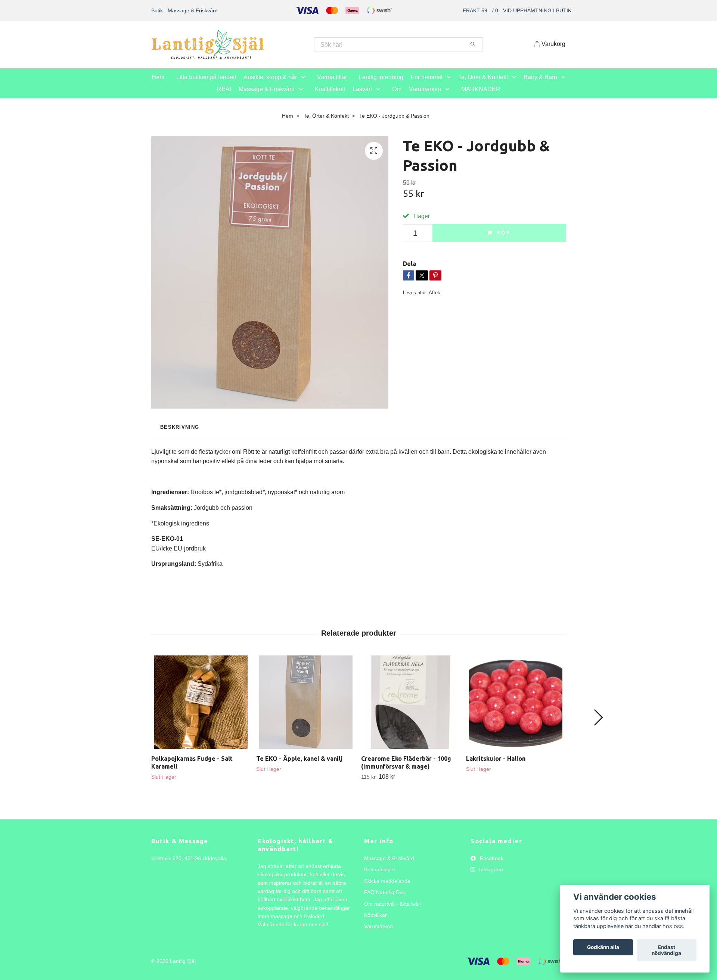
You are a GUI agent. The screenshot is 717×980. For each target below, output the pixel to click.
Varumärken (425, 97)
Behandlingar (379, 878)
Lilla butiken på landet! (206, 85)
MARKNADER (480, 97)
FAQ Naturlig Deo (385, 900)
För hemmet (427, 85)
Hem (158, 85)
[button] (304, 85)
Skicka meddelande (387, 889)
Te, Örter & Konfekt (483, 85)
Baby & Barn (540, 85)
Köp (504, 241)
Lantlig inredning (381, 85)
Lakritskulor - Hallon (495, 766)
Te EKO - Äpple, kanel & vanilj (299, 766)
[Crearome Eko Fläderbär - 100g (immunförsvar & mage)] (410, 710)
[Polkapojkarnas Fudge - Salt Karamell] (201, 710)
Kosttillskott (330, 97)
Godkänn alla (603, 947)
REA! (224, 97)
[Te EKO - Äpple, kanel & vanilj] (306, 710)
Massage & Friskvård (267, 97)
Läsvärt (362, 97)
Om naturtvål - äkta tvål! (392, 912)
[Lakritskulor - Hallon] (515, 710)
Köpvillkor (375, 923)
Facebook (490, 866)
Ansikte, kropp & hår (270, 85)
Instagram (490, 878)
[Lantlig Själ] (255, 48)
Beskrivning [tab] (179, 435)
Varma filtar (332, 85)
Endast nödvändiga (666, 950)
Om (396, 97)
